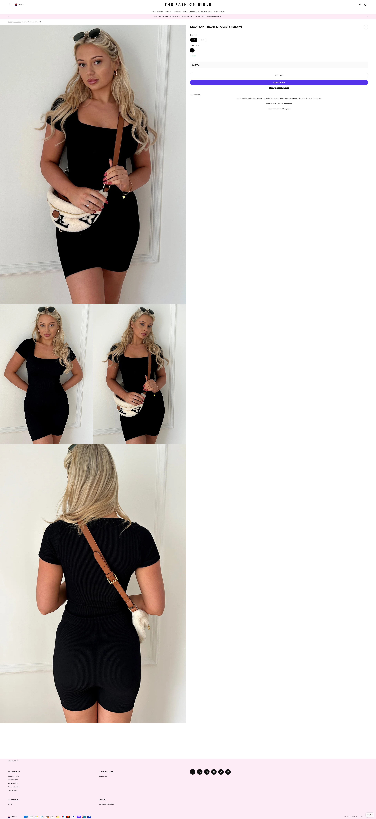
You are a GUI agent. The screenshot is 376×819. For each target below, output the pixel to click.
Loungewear (17, 22)
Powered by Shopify (362, 817)
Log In (10, 804)
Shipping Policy (13, 776)
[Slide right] (367, 16)
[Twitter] (199, 772)
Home (10, 22)
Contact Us (103, 776)
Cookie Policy (12, 790)
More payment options (279, 88)
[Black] (192, 50)
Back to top (12, 761)
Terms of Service (13, 787)
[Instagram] (207, 772)
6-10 (193, 40)
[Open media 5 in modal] (93, 583)
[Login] (360, 4)
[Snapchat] (228, 772)
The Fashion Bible (350, 817)
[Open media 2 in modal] (93, 164)
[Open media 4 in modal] (139, 374)
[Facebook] (192, 772)
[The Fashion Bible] (188, 5)
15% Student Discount (106, 804)
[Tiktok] (221, 772)
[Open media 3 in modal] (46, 374)
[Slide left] (9, 16)
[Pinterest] (214, 772)
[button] (10, 4)
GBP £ (20, 4)
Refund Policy (13, 780)
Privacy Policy (13, 783)
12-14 (202, 40)
